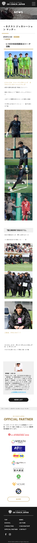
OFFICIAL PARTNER (11, 529)
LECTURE (22, 523)
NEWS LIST (18, 400)
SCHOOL (7, 523)
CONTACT (22, 529)
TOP (2, 408)
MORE (18, 499)
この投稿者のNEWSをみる (18, 392)
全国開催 (7, 39)
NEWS (6, 408)
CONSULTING (9, 526)
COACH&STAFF (24, 526)
